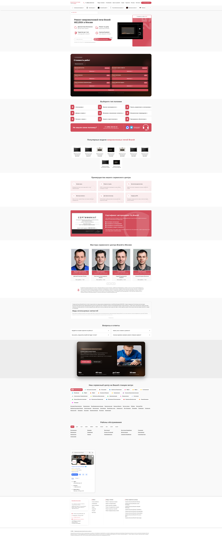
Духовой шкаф (103, 7)
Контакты (138, 2)
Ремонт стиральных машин (111, 501)
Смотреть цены (97, 361)
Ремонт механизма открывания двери (83, 82)
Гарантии (127, 2)
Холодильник (91, 7)
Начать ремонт (147, 2)
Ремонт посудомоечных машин (112, 507)
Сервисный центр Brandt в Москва (132, 501)
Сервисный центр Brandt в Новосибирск (133, 513)
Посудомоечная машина (117, 7)
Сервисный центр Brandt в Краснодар (133, 517)
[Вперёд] (150, 8)
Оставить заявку (86, 361)
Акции (122, 2)
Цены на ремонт (116, 2)
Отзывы (133, 2)
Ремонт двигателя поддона (118, 82)
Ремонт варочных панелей (111, 508)
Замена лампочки (78, 75)
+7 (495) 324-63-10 (89, 2)
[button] (109, 284)
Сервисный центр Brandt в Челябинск (133, 509)
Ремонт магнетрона (116, 75)
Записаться (91, 71)
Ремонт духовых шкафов (111, 505)
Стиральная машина (78, 7)
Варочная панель (132, 7)
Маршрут (75, 474)
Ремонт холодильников (111, 503)
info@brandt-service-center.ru (78, 519)
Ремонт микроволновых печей (112, 510)
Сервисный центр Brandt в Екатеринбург (134, 511)
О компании (108, 2)
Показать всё (111, 90)
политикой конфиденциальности (90, 42)
